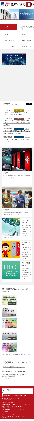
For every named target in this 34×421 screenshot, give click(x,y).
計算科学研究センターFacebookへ (14, 395)
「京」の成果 (5, 407)
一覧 (29, 103)
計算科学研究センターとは (9, 404)
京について (7, 34)
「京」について (23, 404)
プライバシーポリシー (18, 414)
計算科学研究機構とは (27, 28)
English (11, 402)
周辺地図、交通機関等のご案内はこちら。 (14, 367)
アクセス (4, 402)
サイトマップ (5, 414)
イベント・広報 (9, 46)
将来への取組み (26, 40)
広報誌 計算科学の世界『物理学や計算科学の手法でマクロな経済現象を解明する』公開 (16, 131)
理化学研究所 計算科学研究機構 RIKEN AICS (17, 354)
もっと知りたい (26, 46)
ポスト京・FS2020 (10, 40)
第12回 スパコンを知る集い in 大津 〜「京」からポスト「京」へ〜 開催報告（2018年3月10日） (16, 112)
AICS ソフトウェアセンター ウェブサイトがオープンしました (16, 139)
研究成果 (24, 34)
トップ (6, 27)
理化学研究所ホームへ (11, 399)
